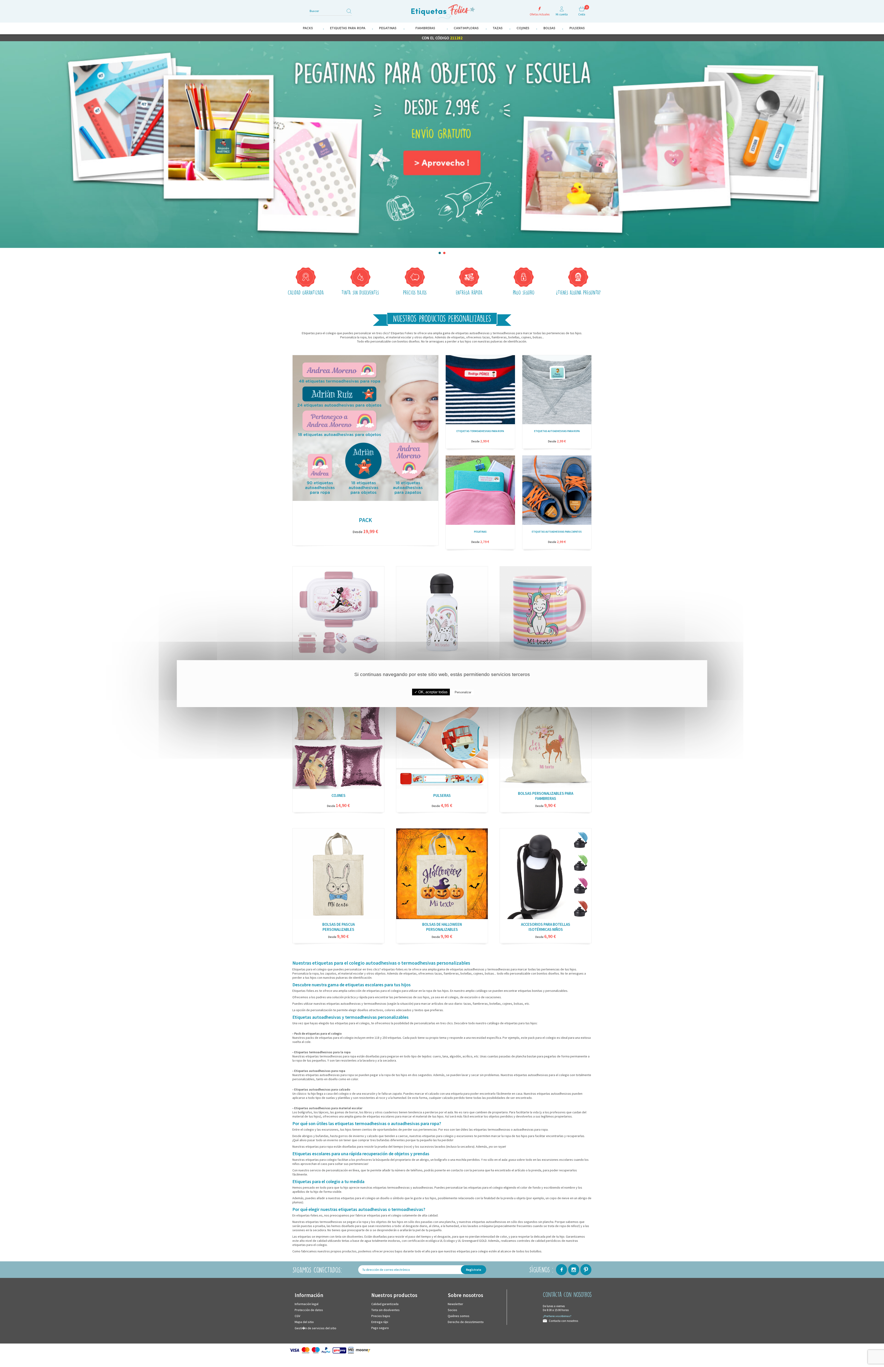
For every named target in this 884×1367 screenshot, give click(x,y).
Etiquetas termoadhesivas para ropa (480, 430)
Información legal (306, 1304)
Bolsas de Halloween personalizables (442, 927)
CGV (297, 1316)
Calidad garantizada (384, 1304)
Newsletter (455, 1304)
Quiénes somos (458, 1316)
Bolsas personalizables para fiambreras (545, 796)
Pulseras (442, 795)
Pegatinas (480, 531)
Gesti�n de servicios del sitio (315, 1328)
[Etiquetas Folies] (442, 10)
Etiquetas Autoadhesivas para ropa (557, 430)
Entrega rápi (379, 1322)
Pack (365, 519)
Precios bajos (380, 1316)
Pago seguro (380, 1328)
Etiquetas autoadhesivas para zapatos (557, 531)
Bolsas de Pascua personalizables (338, 927)
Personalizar (463, 692)
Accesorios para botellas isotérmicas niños (545, 927)
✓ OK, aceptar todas (431, 692)
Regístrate (473, 1269)
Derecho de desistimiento (466, 1322)
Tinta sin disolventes (385, 1310)
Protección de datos (309, 1310)
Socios (452, 1310)
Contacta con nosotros (563, 1321)
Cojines (339, 795)
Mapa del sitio (304, 1322)
